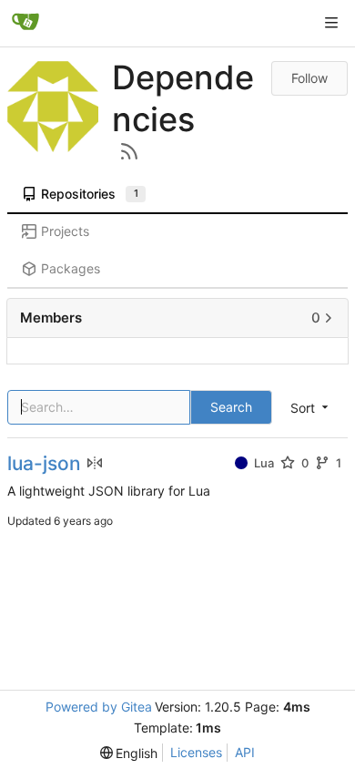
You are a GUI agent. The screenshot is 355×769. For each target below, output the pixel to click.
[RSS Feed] (129, 151)
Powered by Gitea (99, 706)
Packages (70, 268)
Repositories (89, 193)
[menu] (129, 753)
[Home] (25, 22)
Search (231, 407)
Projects (65, 231)
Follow (309, 78)
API (245, 752)
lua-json (44, 463)
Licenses (196, 752)
